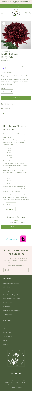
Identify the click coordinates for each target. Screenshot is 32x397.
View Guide (9, 209)
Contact (5, 344)
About (5, 329)
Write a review (16, 227)
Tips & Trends (7, 325)
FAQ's (5, 340)
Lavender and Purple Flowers (12, 295)
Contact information (17, 387)
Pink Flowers (7, 306)
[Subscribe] (27, 270)
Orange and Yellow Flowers (11, 298)
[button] (2, 13)
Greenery (6, 291)
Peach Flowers (7, 302)
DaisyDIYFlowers (15, 380)
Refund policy (14, 382)
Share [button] (5, 114)
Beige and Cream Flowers (11, 283)
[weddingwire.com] (16, 238)
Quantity (3, 88)
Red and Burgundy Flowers (11, 310)
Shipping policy (22, 384)
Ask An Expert (7, 336)
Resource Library (11, 202)
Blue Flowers (7, 287)
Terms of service (12, 384)
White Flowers (7, 314)
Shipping (3, 63)
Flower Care (7, 332)
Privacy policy (23, 382)
